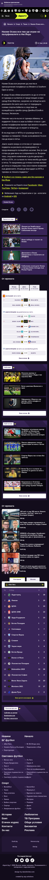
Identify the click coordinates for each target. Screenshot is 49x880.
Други (29, 777)
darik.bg (23, 527)
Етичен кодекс (10, 822)
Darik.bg (14, 841)
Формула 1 (31, 790)
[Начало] (5, 24)
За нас (5, 830)
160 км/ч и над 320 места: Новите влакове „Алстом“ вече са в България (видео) (32, 513)
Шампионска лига (19, 312)
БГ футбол (8, 740)
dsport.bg (10, 43)
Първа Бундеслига (11, 763)
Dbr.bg (35, 847)
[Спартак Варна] (26, 10)
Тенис (25, 24)
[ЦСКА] (8, 10)
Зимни (6, 799)
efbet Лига (7, 744)
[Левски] (5, 10)
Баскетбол (31, 787)
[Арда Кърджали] (15, 10)
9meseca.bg (35, 841)
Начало (10, 24)
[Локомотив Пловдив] (43, 10)
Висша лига (8, 760)
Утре (34, 288)
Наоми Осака (8, 202)
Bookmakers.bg (9, 715)
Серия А (30, 763)
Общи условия (33, 822)
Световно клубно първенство (15, 777)
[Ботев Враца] (36, 10)
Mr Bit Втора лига (33, 744)
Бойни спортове (10, 802)
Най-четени (8, 424)
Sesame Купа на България (14, 747)
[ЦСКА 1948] (12, 10)
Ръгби (29, 808)
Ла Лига (13, 296)
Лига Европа (9, 769)
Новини (6, 736)
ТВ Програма (32, 818)
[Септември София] (22, 11)
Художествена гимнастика (37, 796)
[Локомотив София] (47, 10)
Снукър (7, 805)
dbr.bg (22, 518)
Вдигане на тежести (34, 793)
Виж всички (23, 358)
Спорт (18, 24)
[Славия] (29, 10)
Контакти (7, 826)
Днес (24, 288)
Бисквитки (30, 826)
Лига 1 (6, 766)
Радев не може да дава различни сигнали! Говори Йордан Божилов (33, 567)
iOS (15, 196)
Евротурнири (9, 750)
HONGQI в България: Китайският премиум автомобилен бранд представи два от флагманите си (32, 535)
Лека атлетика (9, 793)
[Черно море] (33, 10)
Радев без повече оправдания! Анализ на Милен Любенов (32, 545)
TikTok (14, 188)
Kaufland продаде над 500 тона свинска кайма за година (32, 556)
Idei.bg (14, 847)
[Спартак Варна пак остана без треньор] (24, 459)
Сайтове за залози (10, 713)
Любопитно (31, 814)
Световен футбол (12, 756)
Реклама (29, 830)
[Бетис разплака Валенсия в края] (24, 390)
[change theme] (45, 16)
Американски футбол (12, 808)
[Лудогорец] (1, 10)
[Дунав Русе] (40, 10)
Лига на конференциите (22, 349)
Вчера (14, 288)
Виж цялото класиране (23, 698)
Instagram (23, 188)
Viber (40, 185)
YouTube (6, 188)
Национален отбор (34, 747)
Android (8, 196)
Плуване (30, 802)
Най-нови (7, 367)
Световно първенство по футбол (13, 773)
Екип (4, 818)
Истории (7, 814)
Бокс (6, 796)
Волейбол (8, 787)
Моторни (30, 799)
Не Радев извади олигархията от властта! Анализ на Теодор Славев (33, 523)
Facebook (32, 185)
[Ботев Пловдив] (19, 10)
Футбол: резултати (11, 718)
